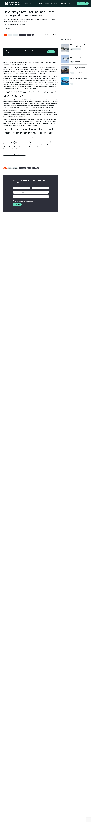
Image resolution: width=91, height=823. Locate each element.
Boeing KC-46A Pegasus (75, 49)
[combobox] (31, 196)
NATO (72, 61)
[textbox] (29, 196)
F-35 (72, 83)
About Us (71, 3)
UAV (38, 168)
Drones (72, 72)
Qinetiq (33, 168)
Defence (47, 3)
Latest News (63, 3)
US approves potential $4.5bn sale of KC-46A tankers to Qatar (78, 46)
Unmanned (15, 34)
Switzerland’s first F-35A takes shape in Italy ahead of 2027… (78, 79)
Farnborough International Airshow (33, 3)
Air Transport (54, 3)
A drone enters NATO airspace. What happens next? (78, 57)
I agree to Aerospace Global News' (24, 201)
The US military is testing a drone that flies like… (77, 68)
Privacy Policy (30, 201)
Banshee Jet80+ (22, 34)
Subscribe (51, 52)
